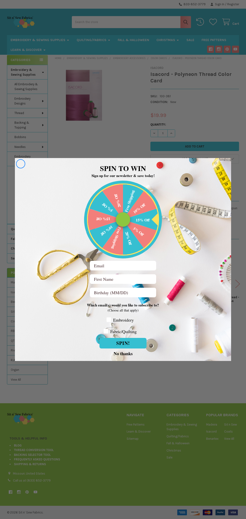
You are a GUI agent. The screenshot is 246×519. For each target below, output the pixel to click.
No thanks (123, 353)
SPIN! (123, 343)
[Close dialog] (21, 164)
